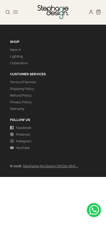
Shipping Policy (22, 89)
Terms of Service (23, 82)
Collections (19, 63)
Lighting (16, 56)
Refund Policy (21, 95)
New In (15, 50)
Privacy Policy (21, 102)
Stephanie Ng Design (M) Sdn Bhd (49, 166)
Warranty (17, 109)
